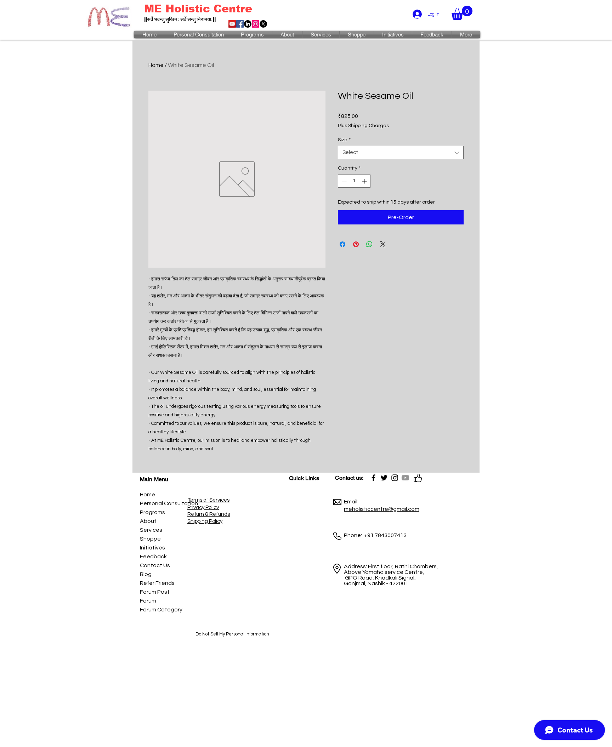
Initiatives (152, 548)
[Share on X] (383, 244)
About (148, 521)
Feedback (153, 556)
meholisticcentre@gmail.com (381, 509)
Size (344, 139)
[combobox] (401, 152)
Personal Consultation (156, 503)
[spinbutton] (354, 181)
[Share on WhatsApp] (369, 244)
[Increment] (365, 181)
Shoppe (150, 539)
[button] (461, 13)
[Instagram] (255, 24)
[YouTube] (232, 24)
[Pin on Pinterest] (356, 244)
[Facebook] (240, 24)
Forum (148, 601)
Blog (146, 574)
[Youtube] (405, 477)
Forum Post (155, 592)
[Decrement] (343, 181)
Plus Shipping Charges (363, 125)
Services (151, 530)
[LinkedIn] (247, 24)
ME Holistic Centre (198, 9)
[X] (263, 24)
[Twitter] (384, 477)
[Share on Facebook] (342, 244)
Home (156, 65)
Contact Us (155, 565)
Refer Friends (156, 583)
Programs (152, 512)
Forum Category (156, 609)
